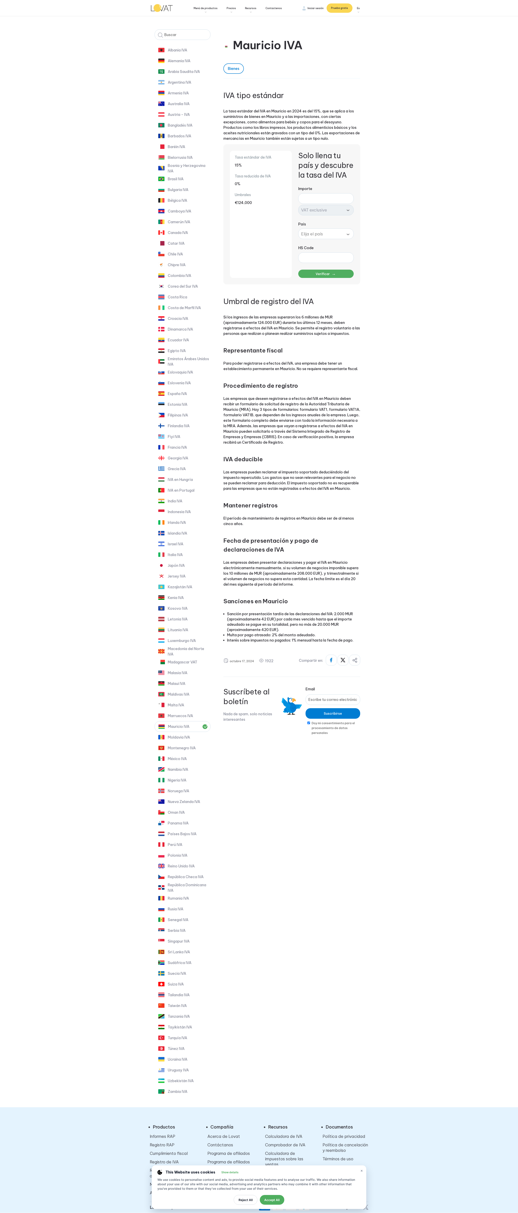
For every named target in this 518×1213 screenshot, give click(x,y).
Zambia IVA (177, 1091)
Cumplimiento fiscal (169, 1153)
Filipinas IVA (178, 415)
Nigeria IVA (177, 780)
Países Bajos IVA (182, 834)
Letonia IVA (178, 619)
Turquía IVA (177, 1038)
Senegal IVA (178, 919)
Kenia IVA (176, 597)
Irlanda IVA (177, 522)
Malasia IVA (177, 673)
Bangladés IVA (180, 125)
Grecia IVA (177, 469)
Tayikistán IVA (180, 1027)
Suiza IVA (176, 984)
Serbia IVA (177, 930)
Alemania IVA (179, 61)
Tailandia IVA (179, 995)
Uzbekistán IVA (181, 1080)
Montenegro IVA (182, 748)
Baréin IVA (176, 146)
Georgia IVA (178, 458)
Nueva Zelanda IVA (184, 801)
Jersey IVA (177, 576)
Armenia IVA (178, 93)
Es (358, 8)
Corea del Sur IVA (183, 286)
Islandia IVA (177, 533)
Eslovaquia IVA (180, 372)
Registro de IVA (164, 1161)
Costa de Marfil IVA (184, 307)
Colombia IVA (179, 275)
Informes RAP (162, 1136)
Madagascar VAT (182, 662)
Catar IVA (176, 243)
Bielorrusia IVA (180, 157)
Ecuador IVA (178, 340)
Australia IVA (179, 103)
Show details (229, 1172)
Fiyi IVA (174, 436)
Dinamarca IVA (180, 329)
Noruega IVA (178, 791)
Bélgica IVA (177, 200)
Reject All (246, 1200)
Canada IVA (178, 232)
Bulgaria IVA (178, 189)
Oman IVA (176, 812)
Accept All (272, 1200)
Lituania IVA (178, 630)
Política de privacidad (344, 1136)
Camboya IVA (179, 211)
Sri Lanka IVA (179, 952)
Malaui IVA (176, 683)
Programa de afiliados (228, 1153)
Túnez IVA (176, 1048)
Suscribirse (333, 713)
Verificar (326, 273)
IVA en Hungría (180, 479)
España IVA (177, 393)
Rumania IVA (178, 898)
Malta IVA (176, 705)
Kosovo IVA (178, 608)
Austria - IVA (179, 114)
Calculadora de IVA (283, 1136)
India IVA (175, 501)
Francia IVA (177, 447)
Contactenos (273, 8)
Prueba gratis (339, 8)
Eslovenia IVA (179, 383)
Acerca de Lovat (223, 1136)
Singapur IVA (179, 941)
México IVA (177, 758)
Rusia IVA (175, 909)
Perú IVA (175, 844)
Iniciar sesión (316, 8)
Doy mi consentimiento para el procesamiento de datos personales (333, 728)
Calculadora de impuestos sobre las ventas (284, 1159)
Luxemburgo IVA (182, 640)
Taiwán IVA (177, 1005)
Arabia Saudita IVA (184, 71)
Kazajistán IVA (180, 587)
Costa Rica (177, 297)
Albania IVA (177, 50)
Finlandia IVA (179, 426)
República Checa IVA (186, 877)
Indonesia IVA (179, 511)
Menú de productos (206, 8)
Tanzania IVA (179, 1016)
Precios (231, 8)
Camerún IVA (179, 222)
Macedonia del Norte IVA (186, 651)
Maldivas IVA (178, 694)
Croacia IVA (178, 318)
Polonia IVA (177, 855)
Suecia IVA (177, 973)
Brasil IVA (176, 179)
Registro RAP (162, 1144)
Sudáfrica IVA (179, 962)
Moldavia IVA (179, 737)
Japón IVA (176, 565)
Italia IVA (175, 554)
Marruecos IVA (180, 715)
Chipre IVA (177, 265)
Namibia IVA (178, 769)
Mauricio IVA (178, 726)
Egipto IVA (177, 350)
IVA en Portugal (181, 490)
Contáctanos (220, 1144)
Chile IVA (175, 254)
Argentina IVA (179, 82)
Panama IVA (178, 823)
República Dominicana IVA (187, 888)
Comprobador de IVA (285, 1144)
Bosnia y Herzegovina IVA (186, 168)
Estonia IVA (177, 404)
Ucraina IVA (177, 1059)
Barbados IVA (179, 136)
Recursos (250, 8)
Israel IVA (175, 544)
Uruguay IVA (178, 1070)
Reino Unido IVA (181, 866)
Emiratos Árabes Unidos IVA (188, 362)
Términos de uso (338, 1158)
